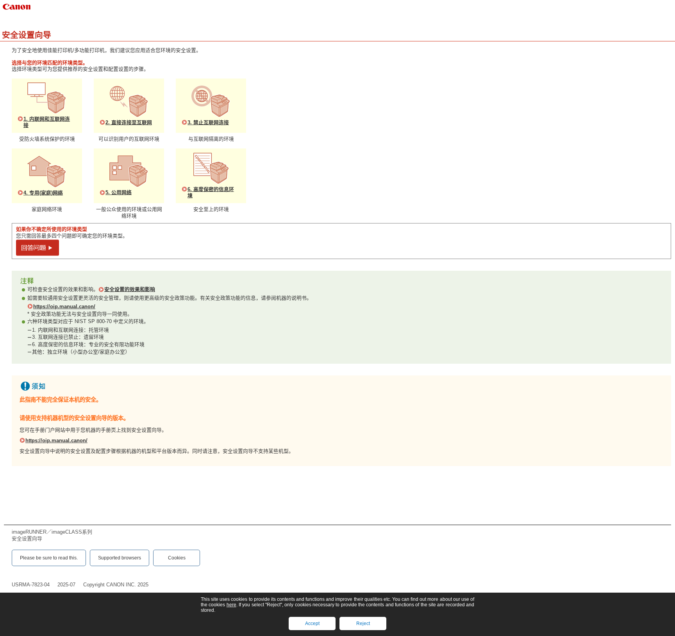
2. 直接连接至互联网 (128, 122)
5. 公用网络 (118, 192)
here (231, 604)
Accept (312, 623)
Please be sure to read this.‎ (49, 558)
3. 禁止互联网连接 (208, 122)
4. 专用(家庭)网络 (43, 193)
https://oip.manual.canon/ (64, 306)
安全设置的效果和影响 (129, 289)
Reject (363, 623)
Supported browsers (119, 558)
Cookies (177, 558)
